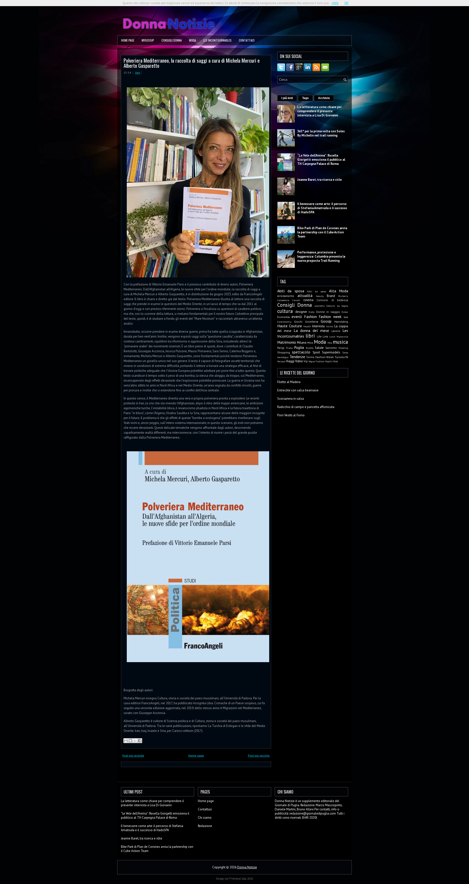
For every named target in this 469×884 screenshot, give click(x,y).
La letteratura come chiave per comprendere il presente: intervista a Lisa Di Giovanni (319, 111)
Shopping (283, 352)
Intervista (318, 326)
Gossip (326, 321)
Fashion (310, 316)
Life (319, 336)
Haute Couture (289, 325)
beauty (320, 296)
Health (307, 326)
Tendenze (297, 356)
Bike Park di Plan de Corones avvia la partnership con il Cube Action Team (322, 232)
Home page (127, 40)
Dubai (344, 312)
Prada (289, 348)
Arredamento (285, 296)
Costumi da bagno (337, 305)
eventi (297, 316)
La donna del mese (311, 330)
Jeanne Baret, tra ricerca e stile (319, 180)
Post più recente (133, 755)
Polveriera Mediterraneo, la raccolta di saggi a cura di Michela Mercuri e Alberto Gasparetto (192, 63)
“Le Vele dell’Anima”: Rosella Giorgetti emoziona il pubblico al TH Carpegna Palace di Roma (321, 159)
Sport (316, 352)
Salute (319, 348)
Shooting (343, 348)
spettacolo (301, 352)
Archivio (324, 98)
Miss (310, 342)
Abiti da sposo (316, 291)
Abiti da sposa (290, 290)
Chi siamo (205, 818)
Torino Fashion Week (320, 357)
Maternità (342, 336)
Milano (302, 342)
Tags (305, 98)
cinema (308, 300)
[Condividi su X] (135, 740)
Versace (281, 361)
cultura (285, 311)
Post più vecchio (259, 755)
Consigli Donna (171, 40)
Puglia (299, 347)
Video (299, 361)
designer (301, 312)
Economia (283, 317)
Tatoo (345, 352)
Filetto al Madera (288, 382)
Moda (192, 40)
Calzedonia (283, 300)
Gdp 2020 (247, 878)
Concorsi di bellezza (332, 300)
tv (347, 357)
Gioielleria (311, 321)
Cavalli (296, 300)
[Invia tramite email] (125, 740)
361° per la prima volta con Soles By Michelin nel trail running (321, 133)
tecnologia (282, 357)
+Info (335, 3)
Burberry (343, 296)
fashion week (330, 316)
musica (340, 342)
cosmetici (320, 305)
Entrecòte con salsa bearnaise (298, 390)
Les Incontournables (217, 40)
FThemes (234, 878)
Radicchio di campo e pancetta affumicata (305, 407)
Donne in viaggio (328, 312)
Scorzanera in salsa (290, 399)
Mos (330, 342)
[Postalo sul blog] (130, 740)
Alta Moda (338, 290)
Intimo (329, 326)
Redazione (205, 826)
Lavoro (335, 331)
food (346, 317)
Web (335, 361)
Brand (331, 296)
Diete (311, 312)
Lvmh (332, 336)
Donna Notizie (247, 867)
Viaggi (290, 361)
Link (325, 336)
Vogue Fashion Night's (320, 361)
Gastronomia (284, 321)
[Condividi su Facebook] (139, 740)
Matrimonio (286, 342)
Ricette (309, 348)
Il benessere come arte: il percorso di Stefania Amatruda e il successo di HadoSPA (322, 208)
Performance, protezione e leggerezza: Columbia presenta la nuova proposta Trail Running (321, 256)
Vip (306, 361)
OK (346, 3)
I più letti (287, 98)
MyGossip (148, 40)
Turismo (340, 357)
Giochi (298, 321)
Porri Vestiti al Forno (291, 415)
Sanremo (331, 348)
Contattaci (247, 40)
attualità (305, 295)
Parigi (280, 348)
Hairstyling (341, 321)
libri (137, 72)
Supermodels (331, 352)
